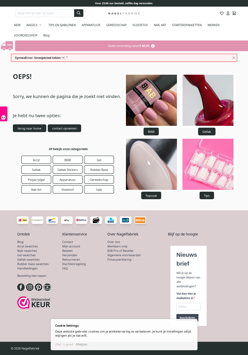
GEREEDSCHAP (116, 25)
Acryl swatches (27, 246)
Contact (67, 242)
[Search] (78, 13)
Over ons (113, 242)
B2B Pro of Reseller (120, 251)
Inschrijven (187, 317)
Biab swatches (27, 251)
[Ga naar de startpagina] (124, 13)
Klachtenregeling (74, 264)
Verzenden (69, 255)
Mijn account (71, 246)
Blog (46, 35)
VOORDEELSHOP (25, 35)
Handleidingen (27, 268)
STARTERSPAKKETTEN (187, 25)
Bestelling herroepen (31, 276)
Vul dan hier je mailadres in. (186, 296)
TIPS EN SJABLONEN (62, 25)
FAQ (65, 268)
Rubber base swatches (33, 264)
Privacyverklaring (119, 260)
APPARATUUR (91, 25)
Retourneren (71, 260)
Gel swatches (26, 255)
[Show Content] (7, 45)
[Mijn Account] (228, 13)
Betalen (67, 251)
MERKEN (214, 25)
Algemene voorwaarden (124, 255)
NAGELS (31, 25)
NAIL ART (160, 25)
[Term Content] (153, 45)
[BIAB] (151, 100)
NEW (17, 25)
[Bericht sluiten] (233, 57)
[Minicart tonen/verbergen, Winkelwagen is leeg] (234, 13)
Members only (117, 246)
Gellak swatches (28, 260)
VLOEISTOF (140, 25)
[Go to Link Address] (131, 45)
